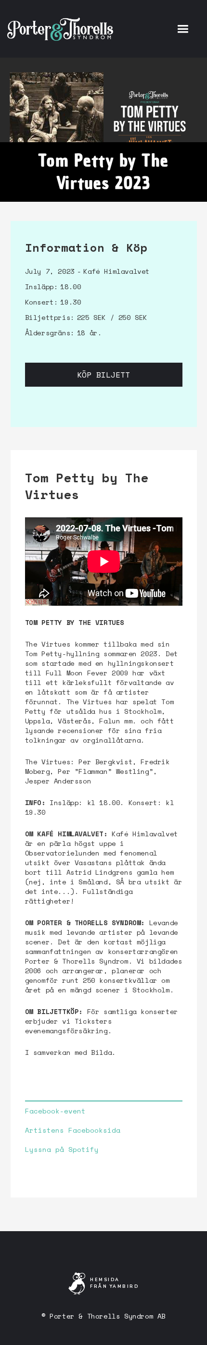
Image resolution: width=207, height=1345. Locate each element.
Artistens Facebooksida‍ (72, 1130)
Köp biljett (103, 374)
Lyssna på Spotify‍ (62, 1149)
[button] (183, 29)
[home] (60, 29)
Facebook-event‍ (55, 1111)
